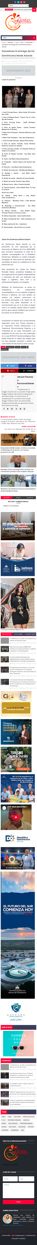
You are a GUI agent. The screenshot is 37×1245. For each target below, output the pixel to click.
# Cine (18, 347)
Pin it (12, 371)
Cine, (14, 63)
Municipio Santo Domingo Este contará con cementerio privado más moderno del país (17, 470)
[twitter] (18, 2)
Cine (17, 42)
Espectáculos (28, 1117)
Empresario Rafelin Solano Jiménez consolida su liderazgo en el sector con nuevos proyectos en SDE (18, 450)
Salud (4, 1127)
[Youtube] (12, 2)
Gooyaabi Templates (18, 1238)
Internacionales (14, 1120)
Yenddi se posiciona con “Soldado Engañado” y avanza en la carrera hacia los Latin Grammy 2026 (21, 1075)
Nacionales (29, 42)
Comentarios (30, 634)
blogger (6, 497)
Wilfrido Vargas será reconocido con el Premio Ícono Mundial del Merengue (23, 1093)
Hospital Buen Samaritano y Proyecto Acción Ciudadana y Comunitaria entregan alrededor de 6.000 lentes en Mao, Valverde (23, 671)
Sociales (12, 1127)
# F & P (24, 347)
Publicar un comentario (11, 506)
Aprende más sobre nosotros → (13, 1225)
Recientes (6, 634)
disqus (18, 497)
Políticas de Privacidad (10, 1165)
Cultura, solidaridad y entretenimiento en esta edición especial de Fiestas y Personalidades (22, 1102)
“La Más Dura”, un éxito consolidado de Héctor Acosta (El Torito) (23, 640)
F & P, (18, 63)
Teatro (31, 1127)
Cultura (17, 1117)
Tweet (12, 366)
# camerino (10, 347)
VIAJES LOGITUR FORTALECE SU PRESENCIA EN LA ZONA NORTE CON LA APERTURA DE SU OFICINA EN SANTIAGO (22, 659)
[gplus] (21, 2)
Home (3, 42)
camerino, (9, 63)
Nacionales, (23, 63)
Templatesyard (19, 1235)
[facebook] (15, 2)
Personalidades (26, 1123)
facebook (30, 497)
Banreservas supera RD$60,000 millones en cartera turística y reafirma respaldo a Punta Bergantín (23, 649)
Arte (3, 1117)
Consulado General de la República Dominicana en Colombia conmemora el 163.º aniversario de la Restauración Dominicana (23, 683)
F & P (22, 42)
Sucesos (22, 1127)
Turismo (5, 1130)
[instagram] (24, 2)
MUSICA (26, 1120)
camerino (10, 42)
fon (22, 1130)
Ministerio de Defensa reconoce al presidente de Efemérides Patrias (18, 490)
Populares (18, 634)
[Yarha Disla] (18, 1241)
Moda (4, 1123)
